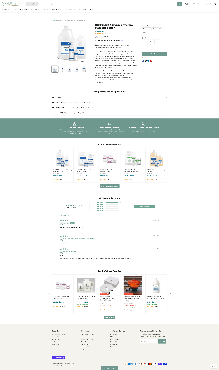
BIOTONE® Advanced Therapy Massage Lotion (62, 171)
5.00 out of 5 (79, 205)
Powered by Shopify (57, 365)
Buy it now (154, 54)
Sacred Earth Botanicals (83, 300)
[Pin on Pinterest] (151, 61)
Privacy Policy (114, 342)
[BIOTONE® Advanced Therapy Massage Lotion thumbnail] (55, 69)
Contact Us (113, 344)
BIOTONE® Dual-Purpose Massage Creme (108, 171)
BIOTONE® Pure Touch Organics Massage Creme (131, 171)
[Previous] (48, 294)
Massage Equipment (42, 10)
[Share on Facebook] (143, 61)
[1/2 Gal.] (154, 31)
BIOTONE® (100, 31)
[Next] (171, 294)
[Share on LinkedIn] (148, 61)
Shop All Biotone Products (109, 186)
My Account (113, 334)
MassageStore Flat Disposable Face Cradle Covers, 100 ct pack (107, 298)
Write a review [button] (144, 206)
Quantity (144, 38)
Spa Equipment (70, 10)
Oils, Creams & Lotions (9, 10)
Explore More (109, 317)
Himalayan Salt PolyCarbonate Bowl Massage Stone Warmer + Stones (133, 298)
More (92, 10)
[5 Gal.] (145, 35)
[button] (100, 202)
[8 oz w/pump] (146, 31)
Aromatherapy (57, 10)
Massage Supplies (26, 10)
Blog (111, 347)
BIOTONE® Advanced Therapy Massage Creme (86, 171)
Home (54, 20)
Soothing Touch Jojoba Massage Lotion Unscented (155, 297)
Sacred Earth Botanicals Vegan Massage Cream (86, 297)
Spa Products (82, 10)
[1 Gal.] (161, 31)
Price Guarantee (115, 339)
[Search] (179, 4)
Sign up (162, 341)
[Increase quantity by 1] (157, 42)
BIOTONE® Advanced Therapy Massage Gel (156, 171)
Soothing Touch (151, 300)
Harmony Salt (127, 302)
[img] (64, 220)
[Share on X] (146, 61)
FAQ (111, 337)
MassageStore (103, 302)
